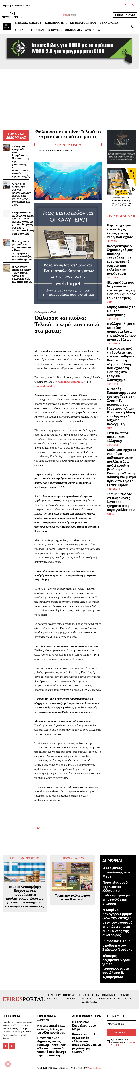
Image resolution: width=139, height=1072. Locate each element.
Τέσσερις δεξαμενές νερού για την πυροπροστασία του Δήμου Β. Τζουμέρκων (116, 966)
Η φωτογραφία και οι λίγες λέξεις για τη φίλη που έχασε (120, 231)
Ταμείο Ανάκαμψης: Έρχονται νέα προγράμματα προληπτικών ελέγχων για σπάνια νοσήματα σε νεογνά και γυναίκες (24, 896)
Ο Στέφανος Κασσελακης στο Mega (116, 872)
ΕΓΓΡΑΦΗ (120, 1032)
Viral (110, 302)
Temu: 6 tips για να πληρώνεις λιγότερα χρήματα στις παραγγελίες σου (121, 502)
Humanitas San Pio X (70, 381)
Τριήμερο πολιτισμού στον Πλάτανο (72, 897)
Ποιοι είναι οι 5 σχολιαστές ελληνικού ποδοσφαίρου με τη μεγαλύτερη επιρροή (116, 893)
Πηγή (37, 827)
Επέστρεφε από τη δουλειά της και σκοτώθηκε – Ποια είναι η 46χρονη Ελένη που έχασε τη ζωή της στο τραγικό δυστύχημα (120, 364)
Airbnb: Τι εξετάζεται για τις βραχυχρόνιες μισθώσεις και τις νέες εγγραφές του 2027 (21, 194)
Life (109, 428)
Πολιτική (112, 278)
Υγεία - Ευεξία (68, 144)
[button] (132, 26)
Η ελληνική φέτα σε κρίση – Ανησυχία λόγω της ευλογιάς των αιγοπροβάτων (22, 274)
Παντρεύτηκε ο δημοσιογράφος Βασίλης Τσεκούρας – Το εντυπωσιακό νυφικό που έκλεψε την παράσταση (120, 259)
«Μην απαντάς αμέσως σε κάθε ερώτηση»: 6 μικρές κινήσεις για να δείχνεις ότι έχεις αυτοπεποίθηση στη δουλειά (23, 223)
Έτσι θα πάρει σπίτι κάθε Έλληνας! (118, 437)
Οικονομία (113, 344)
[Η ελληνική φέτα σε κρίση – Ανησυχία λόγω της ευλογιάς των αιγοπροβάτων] (6, 268)
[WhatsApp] (63, 157)
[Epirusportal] (69, 15)
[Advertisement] (69, 95)
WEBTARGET (94, 1067)
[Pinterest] (54, 157)
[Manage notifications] (8, 1064)
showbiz (112, 241)
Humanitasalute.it (45, 386)
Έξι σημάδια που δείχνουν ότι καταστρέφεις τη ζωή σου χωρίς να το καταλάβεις (121, 290)
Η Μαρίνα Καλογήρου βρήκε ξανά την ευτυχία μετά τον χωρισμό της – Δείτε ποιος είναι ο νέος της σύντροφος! (117, 922)
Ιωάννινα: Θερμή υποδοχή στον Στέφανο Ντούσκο (117, 945)
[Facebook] (125, 5)
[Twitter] (133, 5)
